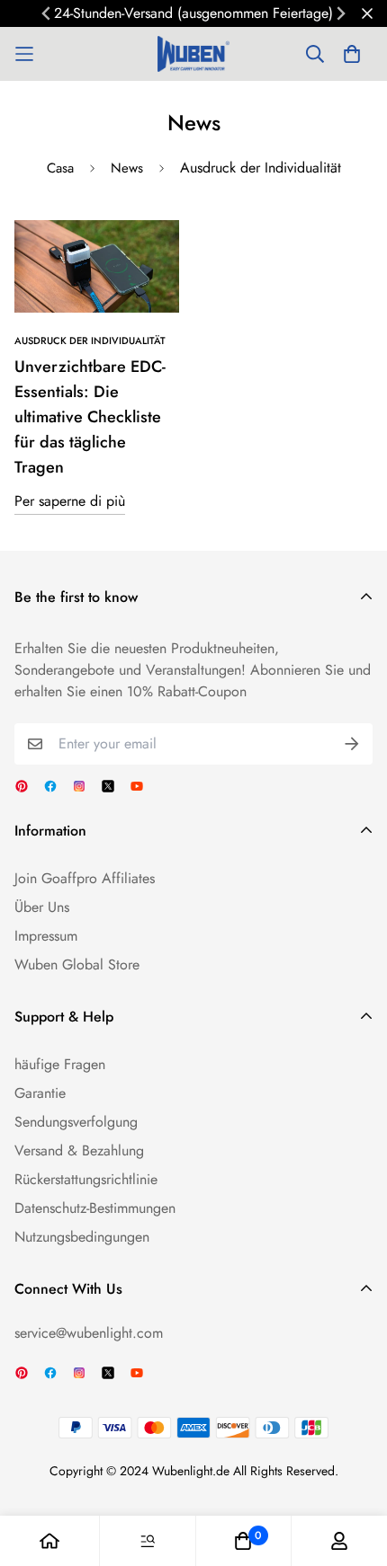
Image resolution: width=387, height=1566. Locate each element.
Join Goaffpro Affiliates (84, 878)
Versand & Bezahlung (79, 1150)
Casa (60, 168)
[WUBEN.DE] (194, 54)
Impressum (45, 935)
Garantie (40, 1093)
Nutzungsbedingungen (81, 1236)
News (127, 168)
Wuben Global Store (77, 964)
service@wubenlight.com (88, 1333)
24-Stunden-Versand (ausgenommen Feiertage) (193, 13)
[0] (243, 1541)
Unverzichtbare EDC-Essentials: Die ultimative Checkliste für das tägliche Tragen (90, 417)
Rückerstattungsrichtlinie (86, 1179)
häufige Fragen (59, 1064)
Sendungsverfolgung (76, 1121)
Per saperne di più (69, 501)
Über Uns (41, 907)
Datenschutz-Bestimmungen (95, 1208)
